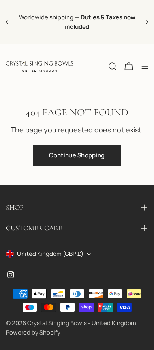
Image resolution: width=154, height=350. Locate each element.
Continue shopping (77, 155)
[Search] (112, 66)
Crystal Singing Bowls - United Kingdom (81, 323)
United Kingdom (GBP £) (50, 254)
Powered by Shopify (33, 332)
